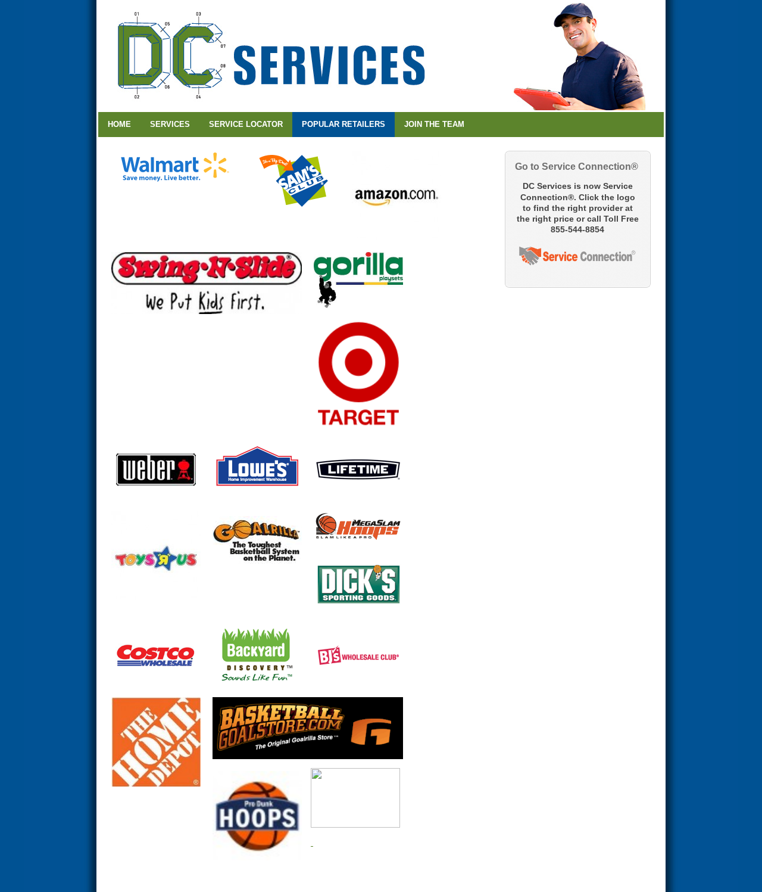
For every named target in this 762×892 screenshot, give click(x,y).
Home (119, 124)
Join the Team (434, 124)
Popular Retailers (343, 124)
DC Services (381, 56)
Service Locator (246, 124)
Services (170, 124)
